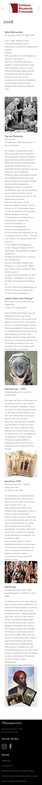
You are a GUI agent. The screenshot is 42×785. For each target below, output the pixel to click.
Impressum (6, 761)
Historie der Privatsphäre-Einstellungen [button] (20, 776)
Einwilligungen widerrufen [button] (14, 781)
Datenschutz (7, 766)
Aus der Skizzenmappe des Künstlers (19, 665)
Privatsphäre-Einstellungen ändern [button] (18, 771)
